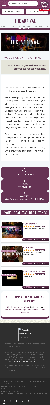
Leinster (39, 307)
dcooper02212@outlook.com (24, 174)
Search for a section (19, 4)
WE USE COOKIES (44, 10)
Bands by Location (12, 11)
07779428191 (24, 187)
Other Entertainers (36, 11)
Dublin (32, 307)
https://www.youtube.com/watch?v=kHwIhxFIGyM (24, 199)
